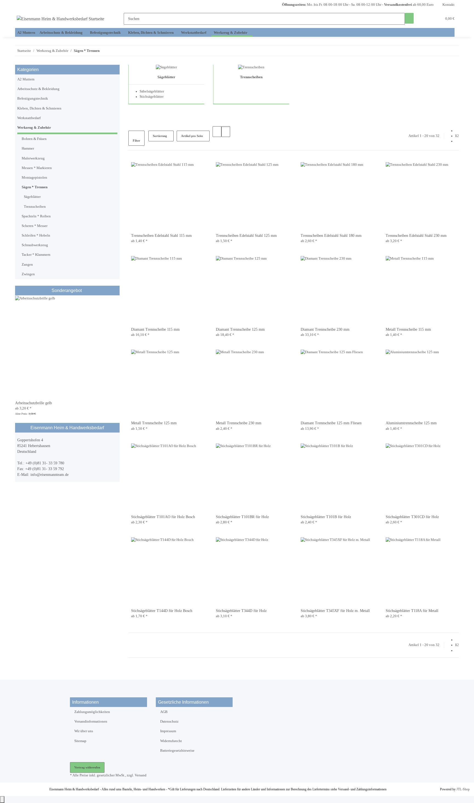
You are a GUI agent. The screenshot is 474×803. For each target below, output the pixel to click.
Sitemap (80, 741)
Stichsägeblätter (151, 97)
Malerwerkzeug (33, 158)
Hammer (28, 148)
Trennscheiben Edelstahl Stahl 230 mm (416, 236)
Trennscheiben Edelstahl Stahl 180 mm (331, 236)
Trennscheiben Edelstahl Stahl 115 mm (161, 236)
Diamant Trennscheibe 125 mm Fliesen (331, 423)
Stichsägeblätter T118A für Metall (412, 611)
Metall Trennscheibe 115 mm (408, 329)
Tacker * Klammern (36, 255)
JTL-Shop (463, 789)
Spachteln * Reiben (36, 216)
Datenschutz (169, 721)
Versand (140, 775)
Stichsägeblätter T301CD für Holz (412, 517)
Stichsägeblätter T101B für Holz (326, 517)
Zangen (27, 264)
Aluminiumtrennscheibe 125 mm (411, 423)
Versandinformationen (90, 721)
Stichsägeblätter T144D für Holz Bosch (161, 611)
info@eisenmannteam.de (49, 475)
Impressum (168, 731)
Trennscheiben (251, 77)
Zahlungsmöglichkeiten (92, 712)
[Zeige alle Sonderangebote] (82, 290)
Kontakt (448, 5)
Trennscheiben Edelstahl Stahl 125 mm (246, 236)
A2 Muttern (26, 79)
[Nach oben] (2, 799)
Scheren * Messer (34, 226)
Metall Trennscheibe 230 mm (238, 423)
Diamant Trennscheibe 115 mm (155, 329)
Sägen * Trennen (34, 187)
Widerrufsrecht (171, 741)
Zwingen (28, 274)
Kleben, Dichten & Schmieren (39, 108)
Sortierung (160, 135)
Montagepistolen (34, 177)
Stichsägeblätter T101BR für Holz (242, 517)
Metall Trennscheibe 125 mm (154, 423)
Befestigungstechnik (32, 98)
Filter (136, 140)
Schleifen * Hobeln (36, 235)
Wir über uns (83, 731)
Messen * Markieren (37, 168)
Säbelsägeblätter (152, 91)
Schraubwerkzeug (35, 245)
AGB (164, 712)
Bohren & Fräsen (34, 139)
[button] (426, 19)
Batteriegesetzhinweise (177, 751)
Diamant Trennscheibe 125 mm (240, 329)
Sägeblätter (166, 77)
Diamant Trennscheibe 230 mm (325, 329)
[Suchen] (409, 18)
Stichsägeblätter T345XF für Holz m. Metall (335, 611)
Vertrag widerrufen (87, 767)
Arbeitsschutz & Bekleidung (38, 89)
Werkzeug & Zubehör (34, 128)
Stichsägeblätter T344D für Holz (241, 611)
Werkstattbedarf (29, 118)
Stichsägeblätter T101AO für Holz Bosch (163, 517)
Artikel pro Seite (192, 135)
